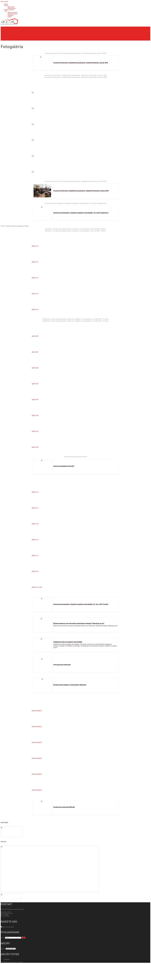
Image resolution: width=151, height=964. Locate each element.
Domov (6, 27)
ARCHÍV (3, 948)
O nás (5, 34)
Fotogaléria (7, 959)
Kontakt (10, 39)
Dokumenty (10, 38)
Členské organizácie (9, 32)
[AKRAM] (9, 24)
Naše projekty (11, 30)
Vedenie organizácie (12, 35)
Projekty (6, 28)
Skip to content (4, 1)
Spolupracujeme (12, 31)
